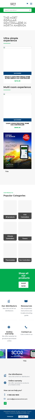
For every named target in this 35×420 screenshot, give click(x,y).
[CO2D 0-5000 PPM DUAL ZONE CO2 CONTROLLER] (17, 94)
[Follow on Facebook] (5, 403)
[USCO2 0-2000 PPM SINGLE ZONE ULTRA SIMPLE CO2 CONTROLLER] (17, 48)
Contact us (26, 332)
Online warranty (9, 333)
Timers (24, 238)
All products (10, 217)
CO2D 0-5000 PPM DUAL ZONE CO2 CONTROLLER (17, 124)
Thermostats (10, 260)
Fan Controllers (24, 260)
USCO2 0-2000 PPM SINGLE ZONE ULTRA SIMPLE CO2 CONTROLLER (17, 77)
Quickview (17, 73)
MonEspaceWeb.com (23, 413)
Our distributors (9, 306)
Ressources (26, 306)
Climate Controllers (10, 237)
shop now (23, 284)
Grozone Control (10, 411)
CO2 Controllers (25, 216)
